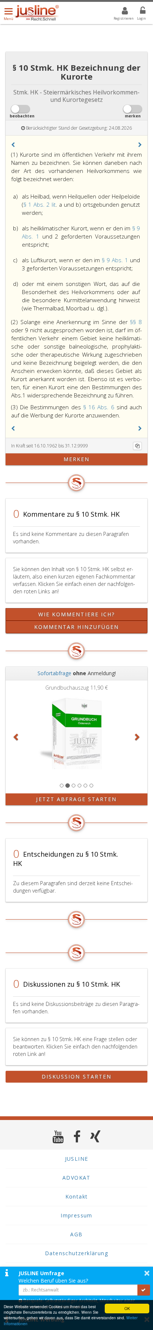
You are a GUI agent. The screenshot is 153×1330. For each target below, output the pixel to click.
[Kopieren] (137, 446)
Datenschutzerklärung (76, 1253)
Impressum (76, 1215)
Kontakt (76, 1196)
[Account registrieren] (120, 12)
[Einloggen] (138, 12)
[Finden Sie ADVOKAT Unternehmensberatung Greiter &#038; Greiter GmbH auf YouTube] (58, 1136)
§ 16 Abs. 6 (100, 407)
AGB (76, 1234)
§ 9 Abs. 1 (116, 260)
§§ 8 (136, 322)
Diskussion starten (77, 1076)
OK (127, 1308)
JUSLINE (76, 1158)
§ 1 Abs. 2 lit (39, 204)
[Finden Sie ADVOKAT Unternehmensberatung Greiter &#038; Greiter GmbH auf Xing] (95, 1136)
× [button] (147, 1273)
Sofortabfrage (54, 673)
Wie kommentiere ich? (76, 614)
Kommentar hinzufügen (76, 626)
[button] (13, 145)
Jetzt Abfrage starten (76, 799)
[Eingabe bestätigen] (143, 1290)
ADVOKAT (76, 1177)
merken (77, 459)
